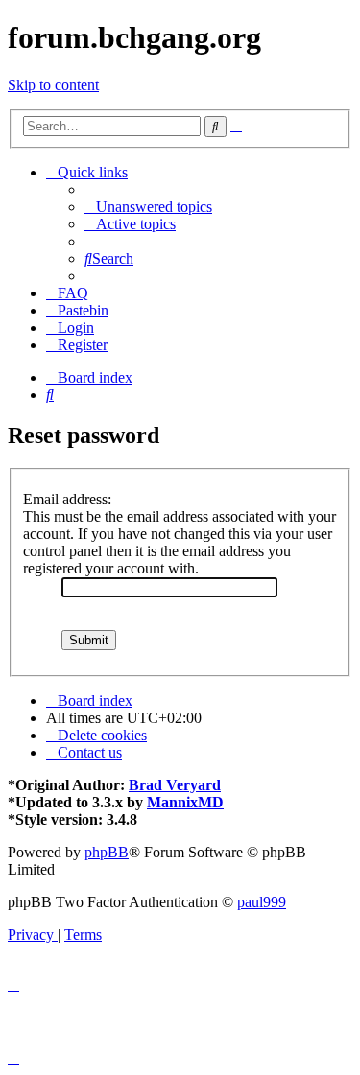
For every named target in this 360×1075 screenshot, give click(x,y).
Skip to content (53, 85)
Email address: (67, 499)
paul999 (261, 902)
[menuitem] (148, 207)
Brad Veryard (175, 785)
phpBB (106, 852)
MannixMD (185, 802)
